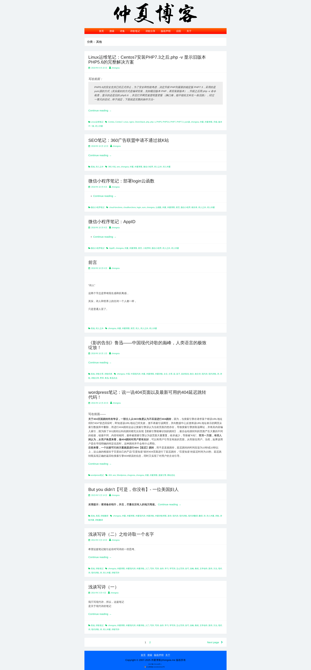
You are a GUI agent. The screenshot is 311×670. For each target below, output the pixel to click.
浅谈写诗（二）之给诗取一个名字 (121, 534)
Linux (126, 122)
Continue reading (100, 110)
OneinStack (140, 122)
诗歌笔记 (135, 31)
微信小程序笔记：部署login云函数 (121, 180)
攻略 (192, 569)
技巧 (187, 569)
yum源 (187, 122)
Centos (111, 122)
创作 (162, 569)
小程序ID (147, 248)
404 (110, 475)
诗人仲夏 (99, 126)
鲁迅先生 (113, 378)
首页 (101, 31)
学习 (167, 569)
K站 (114, 167)
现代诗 (204, 374)
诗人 (137, 328)
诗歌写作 (115, 573)
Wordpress (121, 475)
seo (118, 167)
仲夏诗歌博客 (161, 516)
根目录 (194, 207)
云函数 (158, 207)
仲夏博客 (208, 122)
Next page (213, 642)
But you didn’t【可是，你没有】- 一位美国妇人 (133, 489)
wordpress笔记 (97, 475)
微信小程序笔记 (97, 207)
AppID (112, 248)
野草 (102, 378)
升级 (215, 122)
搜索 (111, 31)
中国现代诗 (135, 374)
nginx (131, 122)
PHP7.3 (180, 122)
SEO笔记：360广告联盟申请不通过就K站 (128, 140)
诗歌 (217, 516)
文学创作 (203, 569)
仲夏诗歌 (159, 374)
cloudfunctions (129, 207)
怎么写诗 (180, 569)
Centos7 (119, 122)
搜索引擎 (162, 475)
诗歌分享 (150, 31)
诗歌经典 (108, 374)
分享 (171, 374)
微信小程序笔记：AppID (111, 221)
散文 (192, 374)
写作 (152, 569)
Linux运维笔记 (97, 122)
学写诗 (172, 569)
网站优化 (171, 475)
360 (110, 167)
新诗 (170, 516)
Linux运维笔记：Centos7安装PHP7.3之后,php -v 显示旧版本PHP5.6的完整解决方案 (147, 60)
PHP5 (159, 122)
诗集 (122, 31)
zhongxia (116, 68)
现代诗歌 (212, 374)
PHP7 (173, 122)
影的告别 (185, 374)
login (139, 207)
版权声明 (166, 31)
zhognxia (131, 475)
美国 (98, 516)
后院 (178, 31)
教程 (197, 569)
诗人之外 (100, 167)
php (147, 122)
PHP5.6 (166, 122)
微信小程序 (148, 167)
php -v (153, 122)
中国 (128, 374)
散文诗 (198, 374)
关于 (189, 31)
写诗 (157, 569)
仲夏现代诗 (140, 516)
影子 (178, 374)
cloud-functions (115, 207)
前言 (178, 207)
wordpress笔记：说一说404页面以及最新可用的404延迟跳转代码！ (147, 395)
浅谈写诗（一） (103, 586)
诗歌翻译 (104, 516)
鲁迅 (107, 378)
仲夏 (202, 122)
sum (144, 207)
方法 (215, 569)
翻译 (201, 516)
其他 (93, 167)
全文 (166, 374)
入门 (147, 569)
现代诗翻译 (193, 516)
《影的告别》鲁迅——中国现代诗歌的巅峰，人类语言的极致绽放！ (147, 345)
